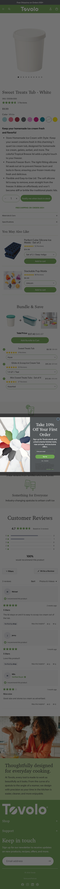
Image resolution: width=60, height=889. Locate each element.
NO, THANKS (45, 460)
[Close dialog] (58, 419)
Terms (52, 469)
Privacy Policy (48, 469)
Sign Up (45, 456)
